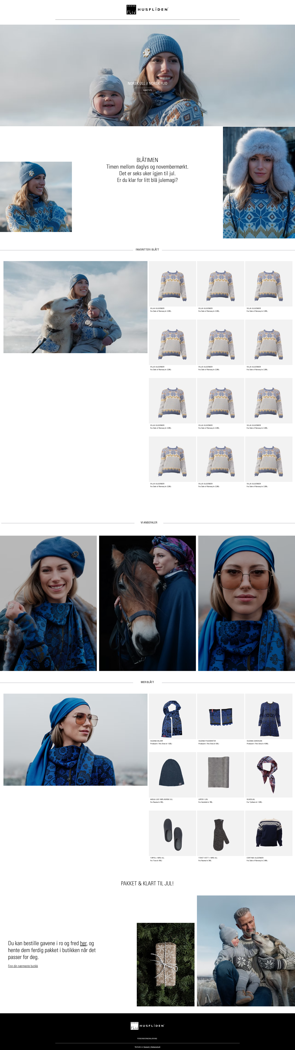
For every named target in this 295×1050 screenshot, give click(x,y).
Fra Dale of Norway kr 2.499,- (257, 861)
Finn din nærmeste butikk (23, 966)
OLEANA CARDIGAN (254, 741)
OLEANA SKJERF (156, 741)
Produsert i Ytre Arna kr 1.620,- (161, 744)
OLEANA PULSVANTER (207, 741)
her (83, 944)
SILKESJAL (251, 799)
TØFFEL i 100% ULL (157, 858)
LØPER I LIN (203, 799)
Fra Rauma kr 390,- (157, 802)
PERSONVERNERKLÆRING (147, 1039)
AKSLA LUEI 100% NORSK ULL (161, 799)
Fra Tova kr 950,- (156, 861)
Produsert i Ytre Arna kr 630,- (209, 744)
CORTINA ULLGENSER (255, 858)
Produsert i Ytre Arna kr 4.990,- (258, 744)
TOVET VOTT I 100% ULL (207, 858)
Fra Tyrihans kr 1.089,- (255, 802)
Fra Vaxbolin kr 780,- (205, 802)
